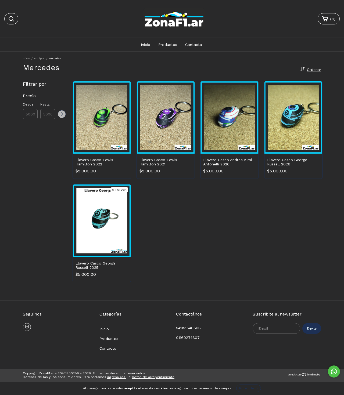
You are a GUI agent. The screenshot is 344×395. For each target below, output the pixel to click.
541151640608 (188, 328)
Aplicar (62, 114)
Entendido (248, 388)
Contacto (193, 44)
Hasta (44, 104)
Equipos (39, 58)
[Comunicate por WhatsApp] (334, 371)
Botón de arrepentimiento (153, 377)
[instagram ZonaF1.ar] (27, 327)
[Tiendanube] (304, 375)
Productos (167, 44)
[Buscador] (11, 18)
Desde (28, 104)
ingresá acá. (116, 377)
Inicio (145, 44)
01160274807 (188, 337)
